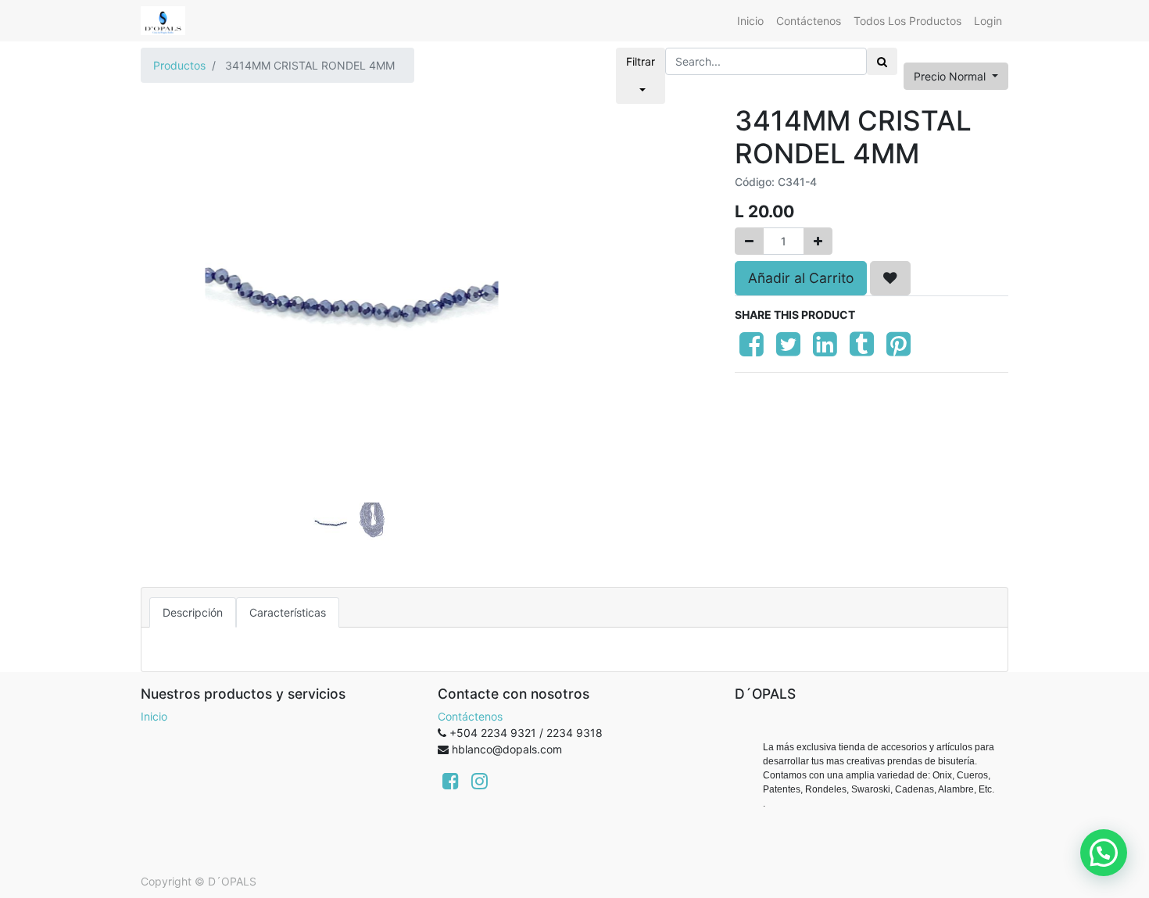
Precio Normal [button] (951, 76)
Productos (179, 65)
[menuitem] (750, 20)
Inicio (154, 716)
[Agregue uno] (818, 241)
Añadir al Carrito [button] (801, 278)
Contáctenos (470, 716)
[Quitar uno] (749, 241)
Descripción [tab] (193, 612)
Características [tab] (287, 612)
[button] (172, 260)
